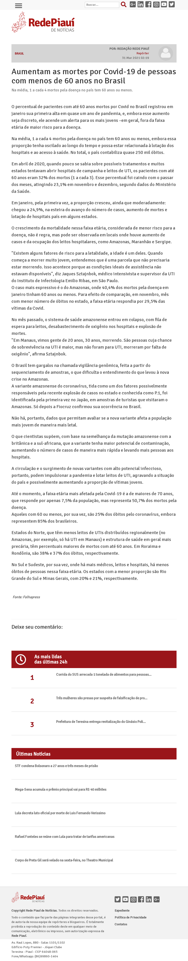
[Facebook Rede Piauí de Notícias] (149, 5)
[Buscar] (125, 5)
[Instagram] (134, 900)
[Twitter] (118, 900)
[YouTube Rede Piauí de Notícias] (165, 5)
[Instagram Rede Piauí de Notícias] (157, 5)
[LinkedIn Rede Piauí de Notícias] (141, 5)
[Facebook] (142, 900)
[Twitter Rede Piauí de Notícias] (173, 5)
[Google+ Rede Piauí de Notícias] (134, 5)
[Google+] (157, 900)
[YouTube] (126, 900)
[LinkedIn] (150, 900)
